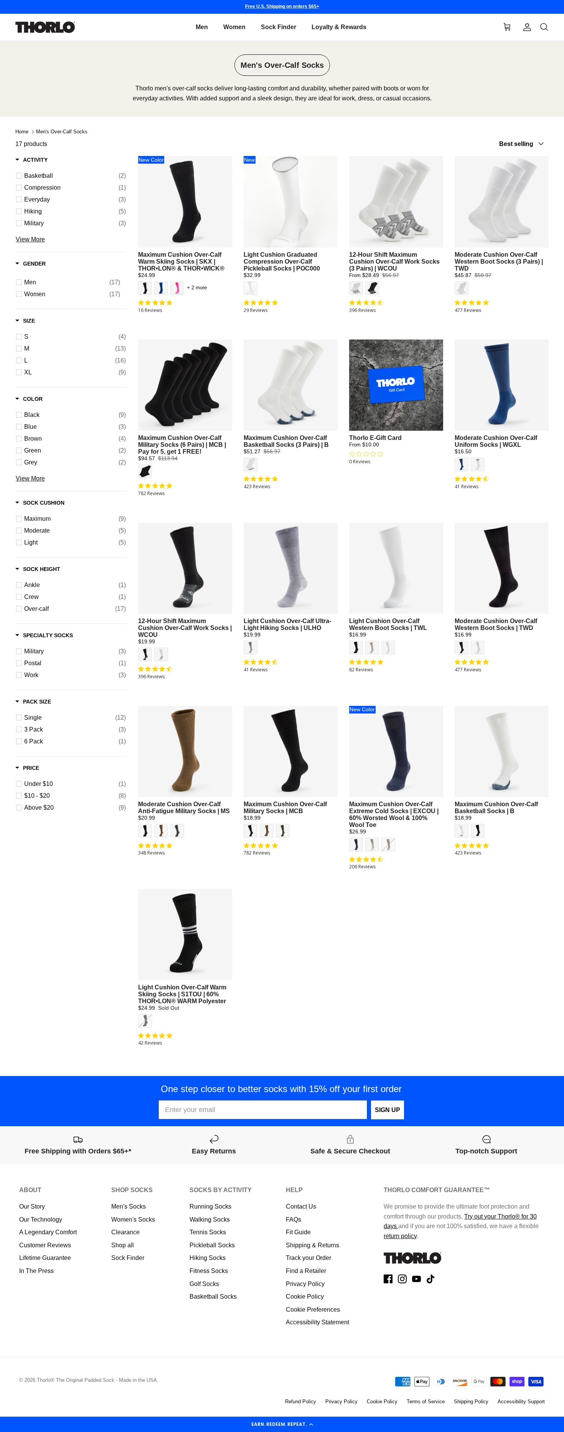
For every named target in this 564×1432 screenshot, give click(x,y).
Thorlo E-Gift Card (375, 438)
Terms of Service (426, 1401)
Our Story (32, 1206)
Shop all (122, 1245)
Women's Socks (133, 1219)
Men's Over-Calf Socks (61, 132)
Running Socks (210, 1206)
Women (234, 27)
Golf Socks (204, 1284)
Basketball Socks (213, 1296)
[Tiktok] (430, 1279)
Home (21, 132)
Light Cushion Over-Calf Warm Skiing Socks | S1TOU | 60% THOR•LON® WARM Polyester (182, 994)
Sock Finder (278, 27)
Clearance (125, 1232)
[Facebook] (388, 1279)
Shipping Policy (471, 1401)
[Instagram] (402, 1279)
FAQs (293, 1219)
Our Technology (40, 1219)
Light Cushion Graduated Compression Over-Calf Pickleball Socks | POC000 (282, 261)
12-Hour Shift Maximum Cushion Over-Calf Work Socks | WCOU (185, 628)
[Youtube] (416, 1279)
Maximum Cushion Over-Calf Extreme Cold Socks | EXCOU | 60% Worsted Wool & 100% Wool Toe (394, 814)
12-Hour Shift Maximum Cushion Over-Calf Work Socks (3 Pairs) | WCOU (394, 261)
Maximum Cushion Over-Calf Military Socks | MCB (285, 807)
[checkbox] (75, 175)
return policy (400, 1236)
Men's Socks (128, 1206)
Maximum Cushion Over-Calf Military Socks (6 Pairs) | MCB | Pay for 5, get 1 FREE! (182, 445)
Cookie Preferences (313, 1309)
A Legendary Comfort (48, 1232)
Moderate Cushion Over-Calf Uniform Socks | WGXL (496, 441)
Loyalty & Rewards (339, 27)
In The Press (36, 1271)
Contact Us (301, 1206)
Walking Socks (210, 1219)
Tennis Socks (208, 1232)
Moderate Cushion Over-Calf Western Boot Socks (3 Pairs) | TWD (499, 261)
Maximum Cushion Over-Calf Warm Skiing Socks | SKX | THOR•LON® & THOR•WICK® (181, 261)
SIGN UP (387, 1110)
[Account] (525, 27)
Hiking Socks (208, 1258)
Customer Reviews (45, 1245)
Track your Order (308, 1258)
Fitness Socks (209, 1271)
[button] (282, 1424)
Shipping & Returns (312, 1245)
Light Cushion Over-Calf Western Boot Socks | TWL (388, 624)
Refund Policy (300, 1401)
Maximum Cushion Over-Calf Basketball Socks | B (496, 807)
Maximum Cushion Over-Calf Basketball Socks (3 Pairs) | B (286, 441)
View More (30, 239)
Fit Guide (298, 1232)
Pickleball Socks (212, 1245)
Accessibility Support (521, 1401)
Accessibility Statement (317, 1322)
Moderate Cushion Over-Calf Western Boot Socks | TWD (496, 624)
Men (202, 27)
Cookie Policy (305, 1296)
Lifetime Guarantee (45, 1258)
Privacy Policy (305, 1284)
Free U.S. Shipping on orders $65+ (282, 6)
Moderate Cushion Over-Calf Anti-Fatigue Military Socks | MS (184, 807)
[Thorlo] (45, 27)
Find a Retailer (306, 1271)
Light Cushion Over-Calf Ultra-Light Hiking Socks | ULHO (287, 624)
